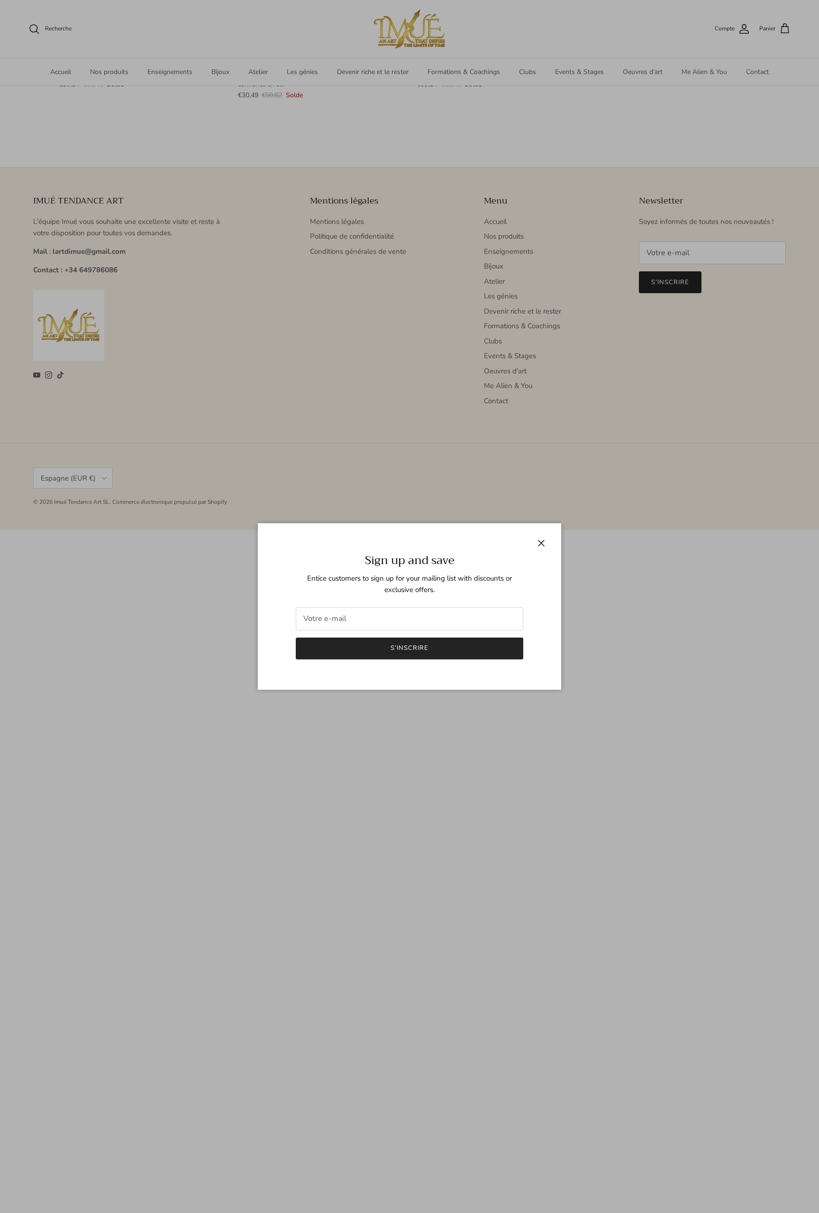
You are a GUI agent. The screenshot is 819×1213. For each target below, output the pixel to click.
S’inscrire (409, 648)
